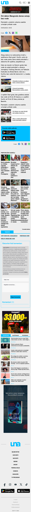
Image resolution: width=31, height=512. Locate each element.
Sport (15, 464)
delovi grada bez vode (8, 238)
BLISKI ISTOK (15, 452)
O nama (15, 499)
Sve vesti (15, 455)
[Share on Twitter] (10, 33)
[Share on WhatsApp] (16, 33)
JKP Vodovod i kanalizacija (9, 235)
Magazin (15, 474)
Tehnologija (15, 468)
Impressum (15, 502)
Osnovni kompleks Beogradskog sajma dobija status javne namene (20, 89)
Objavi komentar (15, 297)
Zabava (15, 471)
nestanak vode (25, 235)
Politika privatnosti (15, 507)
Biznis (15, 461)
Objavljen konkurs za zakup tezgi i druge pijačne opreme (20, 82)
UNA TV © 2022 (15, 510)
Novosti (15, 458)
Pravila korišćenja (15, 504)
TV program (16, 477)
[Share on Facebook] (6, 33)
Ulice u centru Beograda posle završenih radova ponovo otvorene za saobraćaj (19, 121)
